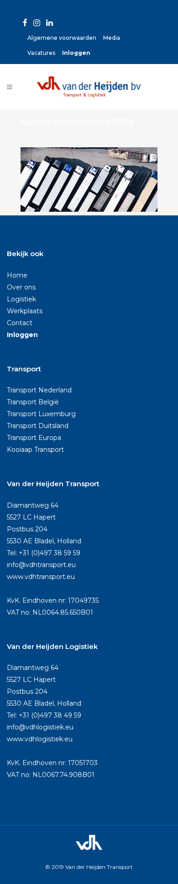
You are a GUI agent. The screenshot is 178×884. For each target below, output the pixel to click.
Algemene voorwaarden (61, 37)
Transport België (33, 402)
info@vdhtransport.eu (41, 565)
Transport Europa (34, 438)
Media (111, 37)
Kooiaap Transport (35, 449)
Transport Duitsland (37, 426)
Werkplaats (24, 311)
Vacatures (41, 52)
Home (17, 275)
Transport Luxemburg (41, 414)
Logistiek (21, 299)
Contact (19, 323)
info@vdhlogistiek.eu (40, 727)
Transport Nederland (39, 390)
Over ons (21, 287)
